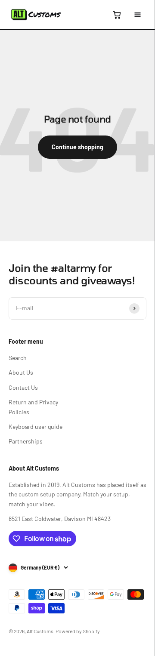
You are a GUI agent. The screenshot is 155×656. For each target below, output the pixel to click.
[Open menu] (137, 15)
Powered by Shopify (78, 631)
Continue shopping (77, 147)
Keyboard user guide (35, 426)
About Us (21, 372)
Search (18, 357)
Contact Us (23, 387)
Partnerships (26, 441)
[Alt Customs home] (36, 14)
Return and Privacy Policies (33, 406)
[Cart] (117, 15)
